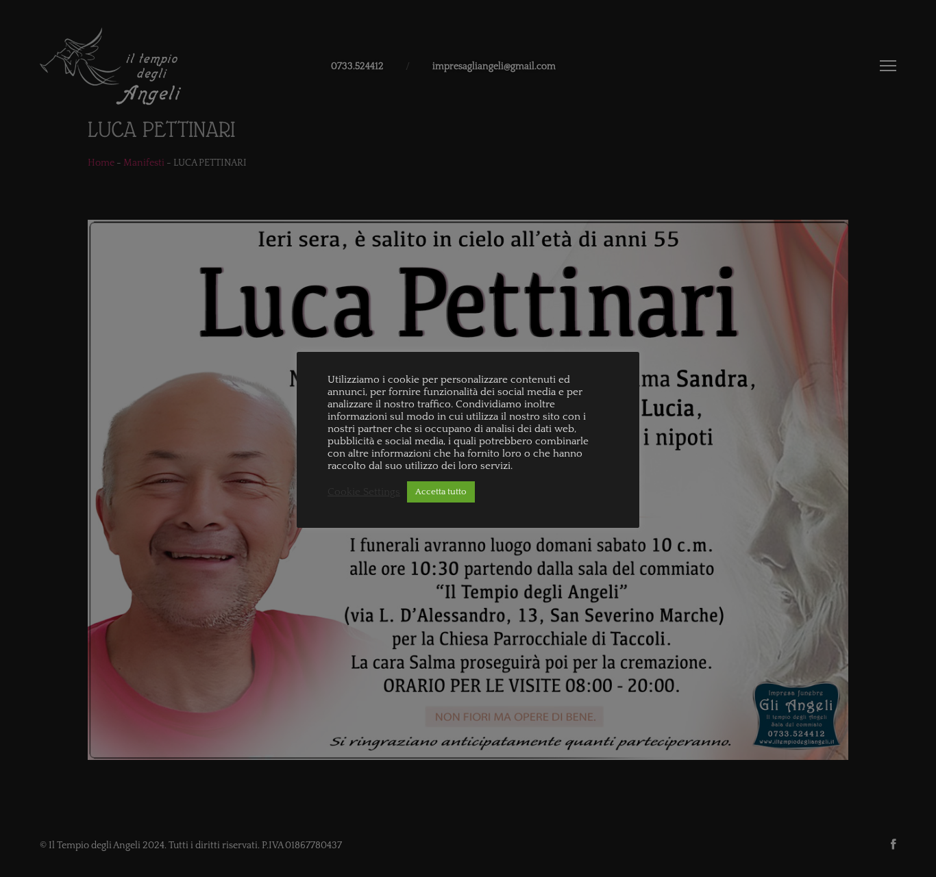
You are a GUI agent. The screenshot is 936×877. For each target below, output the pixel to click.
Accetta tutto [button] (441, 491)
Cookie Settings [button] (364, 492)
